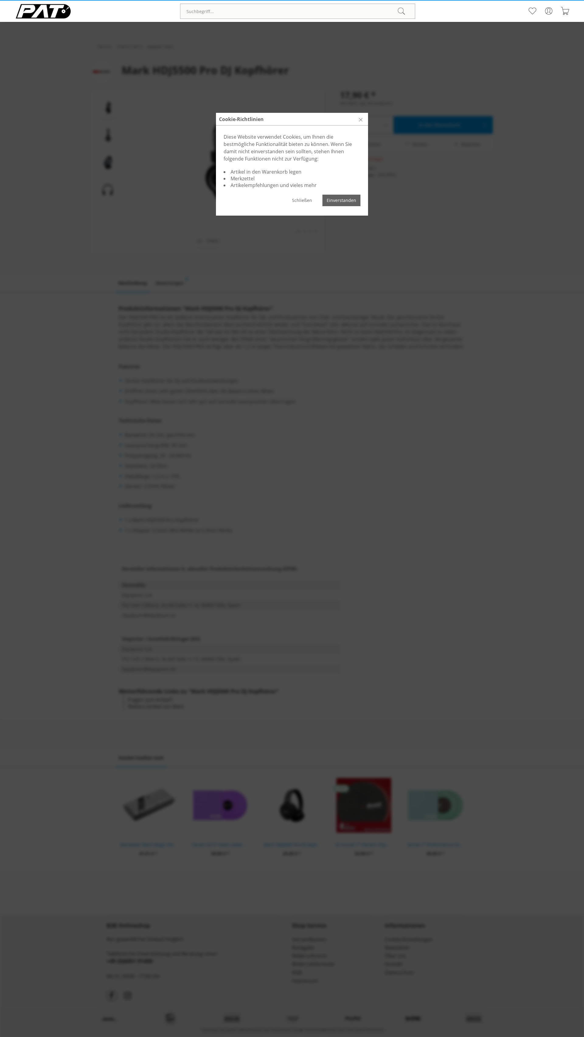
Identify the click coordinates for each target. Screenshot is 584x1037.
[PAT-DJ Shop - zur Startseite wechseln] (43, 11)
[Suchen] (401, 11)
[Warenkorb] (565, 11)
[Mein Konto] (548, 11)
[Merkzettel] (532, 11)
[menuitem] (297, 11)
